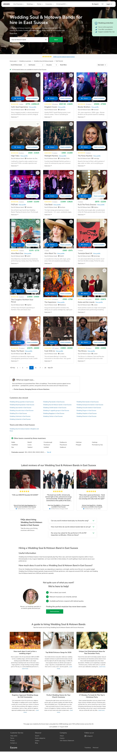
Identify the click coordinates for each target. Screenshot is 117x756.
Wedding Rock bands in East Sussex (87, 402)
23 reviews (88, 104)
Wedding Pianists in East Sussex (86, 416)
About (62, 736)
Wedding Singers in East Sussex (86, 410)
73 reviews (22, 348)
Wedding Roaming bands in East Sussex (22, 405)
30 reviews (88, 348)
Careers (62, 738)
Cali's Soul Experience (27, 505)
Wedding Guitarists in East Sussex (20, 419)
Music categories (40, 738)
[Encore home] (6, 4)
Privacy (12, 741)
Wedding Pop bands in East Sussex (53, 402)
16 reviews (55, 299)
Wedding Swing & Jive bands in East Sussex (89, 405)
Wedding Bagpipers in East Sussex (53, 413)
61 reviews (88, 299)
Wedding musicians (25, 61)
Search (96, 4)
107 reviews (55, 348)
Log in (108, 4)
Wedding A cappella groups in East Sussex (56, 410)
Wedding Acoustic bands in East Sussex (88, 408)
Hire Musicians (17, 4)
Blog (36, 743)
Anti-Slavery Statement (67, 741)
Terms (12, 738)
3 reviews (54, 202)
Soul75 (92, 505)
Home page (13, 61)
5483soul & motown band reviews (64, 57)
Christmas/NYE (61, 4)
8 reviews (21, 153)
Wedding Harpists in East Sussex (86, 413)
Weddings (30, 4)
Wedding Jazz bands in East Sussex (20, 408)
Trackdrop (88, 748)
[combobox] (18, 64)
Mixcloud (95, 748)
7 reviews (21, 250)
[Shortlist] (102, 4)
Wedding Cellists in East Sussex (53, 416)
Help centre (13, 736)
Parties (39, 4)
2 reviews (21, 202)
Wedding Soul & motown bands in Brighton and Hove (24, 430)
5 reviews (54, 153)
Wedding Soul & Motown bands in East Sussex (57, 405)
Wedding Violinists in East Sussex (20, 416)
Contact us (13, 743)
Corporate (48, 4)
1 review (21, 104)
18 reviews (55, 104)
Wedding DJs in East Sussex (18, 413)
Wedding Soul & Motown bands (43, 61)
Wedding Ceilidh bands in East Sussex (54, 408)
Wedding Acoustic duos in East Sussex (21, 410)
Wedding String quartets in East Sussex (22, 402)
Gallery (37, 741)
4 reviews (80, 202)
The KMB (56, 505)
